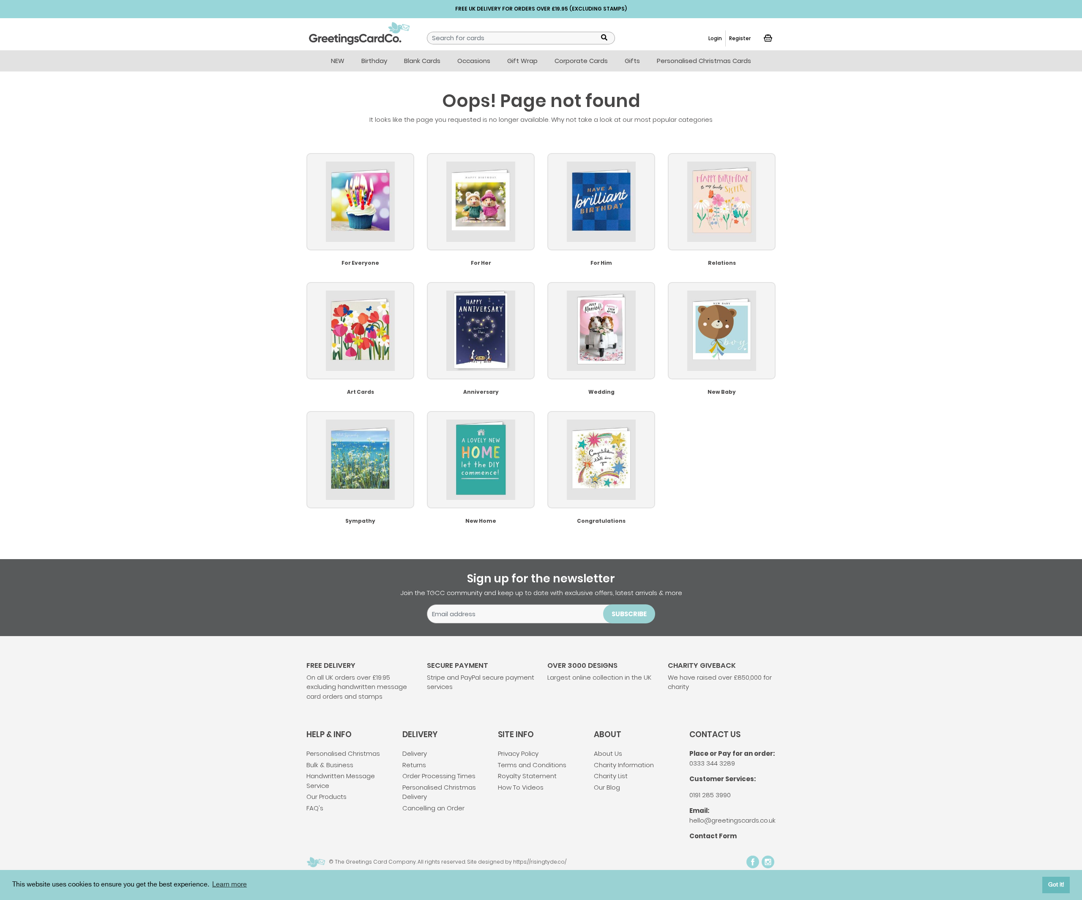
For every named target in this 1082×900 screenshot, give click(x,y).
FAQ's (314, 808)
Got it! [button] (1056, 884)
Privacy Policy (518, 753)
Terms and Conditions (532, 764)
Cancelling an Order (433, 808)
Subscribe (629, 613)
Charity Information (624, 764)
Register (740, 38)
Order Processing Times (438, 775)
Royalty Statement (527, 775)
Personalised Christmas (343, 753)
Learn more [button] (229, 884)
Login (715, 38)
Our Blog (607, 787)
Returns (414, 764)
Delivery (414, 753)
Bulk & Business (329, 764)
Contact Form (713, 835)
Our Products (326, 796)
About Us (608, 753)
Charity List (611, 775)
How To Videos (521, 787)
